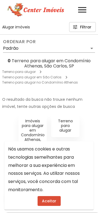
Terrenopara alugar (65, 125)
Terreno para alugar (19, 71)
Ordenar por (19, 42)
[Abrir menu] (82, 10)
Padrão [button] (11, 48)
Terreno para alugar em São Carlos (32, 77)
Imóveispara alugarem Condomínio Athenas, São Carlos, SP (33, 134)
